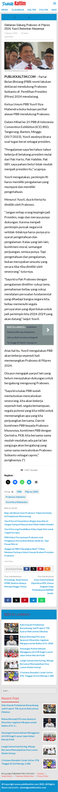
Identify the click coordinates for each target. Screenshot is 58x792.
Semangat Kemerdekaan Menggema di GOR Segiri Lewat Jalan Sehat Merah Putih (36, 652)
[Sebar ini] (7, 600)
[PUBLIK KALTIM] (14, 3)
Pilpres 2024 (31, 491)
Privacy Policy (42, 776)
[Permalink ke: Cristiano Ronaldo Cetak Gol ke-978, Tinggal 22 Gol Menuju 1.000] (11, 676)
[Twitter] (33, 569)
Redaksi (41, 773)
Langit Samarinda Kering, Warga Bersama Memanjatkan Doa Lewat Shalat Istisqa (36, 664)
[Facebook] (27, 569)
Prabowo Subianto (15, 496)
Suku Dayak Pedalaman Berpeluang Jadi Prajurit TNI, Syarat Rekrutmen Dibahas (35, 628)
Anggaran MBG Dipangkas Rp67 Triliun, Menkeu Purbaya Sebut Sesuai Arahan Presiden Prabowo (29, 552)
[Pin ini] (24, 600)
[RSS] (47, 569)
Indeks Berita (6, 776)
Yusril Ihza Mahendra (16, 502)
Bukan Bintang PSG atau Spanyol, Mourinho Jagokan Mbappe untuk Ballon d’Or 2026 (36, 640)
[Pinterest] (40, 569)
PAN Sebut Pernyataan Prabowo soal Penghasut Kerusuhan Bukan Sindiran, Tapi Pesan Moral (26, 540)
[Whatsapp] (41, 600)
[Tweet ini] (16, 600)
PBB (19, 491)
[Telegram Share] (33, 600)
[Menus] (55, 3)
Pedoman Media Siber (24, 776)
